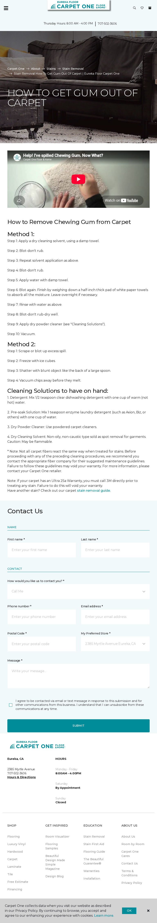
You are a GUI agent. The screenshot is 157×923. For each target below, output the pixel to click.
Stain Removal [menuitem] (94, 836)
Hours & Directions (21, 777)
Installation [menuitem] (91, 878)
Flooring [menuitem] (13, 836)
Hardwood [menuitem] (15, 851)
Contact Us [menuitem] (129, 863)
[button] (134, 8)
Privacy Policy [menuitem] (131, 883)
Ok (129, 910)
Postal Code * (16, 633)
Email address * (92, 606)
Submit (78, 725)
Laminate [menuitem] (14, 867)
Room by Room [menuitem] (132, 844)
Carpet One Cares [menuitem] (130, 854)
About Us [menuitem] (128, 836)
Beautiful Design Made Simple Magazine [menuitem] (55, 862)
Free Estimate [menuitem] (17, 882)
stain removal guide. (94, 490)
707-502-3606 (107, 23)
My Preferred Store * (95, 633)
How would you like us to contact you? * (35, 581)
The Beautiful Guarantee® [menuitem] (93, 861)
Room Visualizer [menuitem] (57, 836)
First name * (16, 539)
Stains (51, 69)
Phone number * (19, 606)
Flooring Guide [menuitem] (94, 851)
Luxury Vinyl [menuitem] (16, 844)
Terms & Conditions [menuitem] (129, 873)
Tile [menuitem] (10, 874)
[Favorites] (142, 8)
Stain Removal (73, 69)
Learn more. (104, 915)
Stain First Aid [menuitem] (93, 844)
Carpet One (16, 69)
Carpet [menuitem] (12, 859)
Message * (14, 660)
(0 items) (149, 8)
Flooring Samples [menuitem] (51, 846)
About (35, 69)
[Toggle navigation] (6, 8)
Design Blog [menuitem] (54, 876)
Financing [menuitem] (14, 889)
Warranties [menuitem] (91, 871)
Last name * (89, 539)
